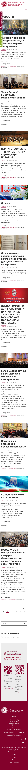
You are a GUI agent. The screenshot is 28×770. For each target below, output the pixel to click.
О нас (14, 757)
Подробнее (6, 64)
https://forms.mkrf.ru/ (20, 692)
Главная (14, 754)
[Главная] (13, 4)
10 (25, 611)
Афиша (14, 760)
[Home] (14, 710)
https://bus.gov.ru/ (8, 688)
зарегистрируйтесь (11, 66)
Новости (4, 49)
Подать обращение (14, 762)
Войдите (3, 66)
